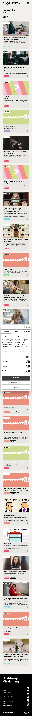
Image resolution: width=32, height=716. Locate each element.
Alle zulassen (16, 377)
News (8, 16)
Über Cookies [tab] (26, 331)
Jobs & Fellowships (7, 692)
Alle (4, 16)
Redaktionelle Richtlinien (9, 697)
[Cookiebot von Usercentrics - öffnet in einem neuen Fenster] (23, 327)
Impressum (6, 695)
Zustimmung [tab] (5, 331)
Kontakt (5, 690)
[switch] (28, 361)
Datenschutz (6, 699)
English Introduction (8, 701)
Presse (4, 703)
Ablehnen (16, 387)
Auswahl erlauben (16, 382)
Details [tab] (16, 331)
